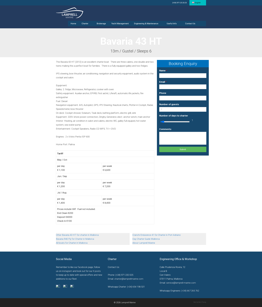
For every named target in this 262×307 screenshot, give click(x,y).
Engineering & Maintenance (146, 23)
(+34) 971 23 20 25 (179, 3)
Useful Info (172, 23)
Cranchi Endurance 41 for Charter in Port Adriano (156, 235)
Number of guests (169, 104)
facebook (82, 267)
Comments (165, 129)
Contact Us (190, 23)
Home (73, 23)
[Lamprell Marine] (69, 12)
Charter (85, 23)
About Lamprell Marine (143, 242)
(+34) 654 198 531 (135, 286)
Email (162, 81)
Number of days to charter (173, 115)
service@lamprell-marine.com (181, 282)
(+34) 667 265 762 (190, 290)
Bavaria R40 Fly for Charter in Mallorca (75, 239)
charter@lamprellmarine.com (128, 278)
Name (163, 70)
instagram (67, 271)
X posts (97, 271)
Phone (162, 93)
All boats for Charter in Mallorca (71, 242)
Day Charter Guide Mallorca (146, 239)
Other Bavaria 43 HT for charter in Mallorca (77, 235)
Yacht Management (120, 23)
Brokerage (101, 23)
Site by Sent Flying (199, 302)
